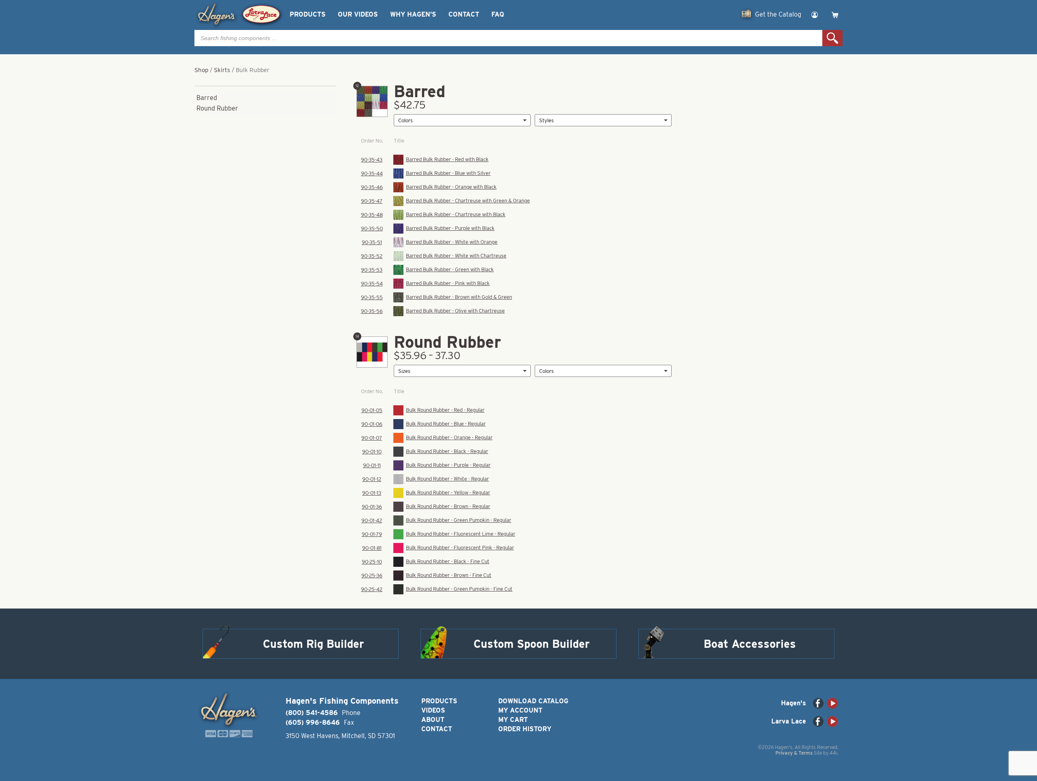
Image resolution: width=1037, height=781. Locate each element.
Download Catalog (533, 701)
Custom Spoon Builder (532, 643)
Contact (463, 14)
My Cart (513, 720)
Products (308, 14)
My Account (520, 710)
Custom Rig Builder (313, 643)
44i (833, 753)
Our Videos (358, 14)
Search (832, 38)
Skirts (222, 70)
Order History (524, 729)
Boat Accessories (750, 643)
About (432, 720)
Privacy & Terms (794, 753)
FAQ (497, 14)
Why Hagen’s (413, 14)
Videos (433, 710)
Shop (201, 70)
